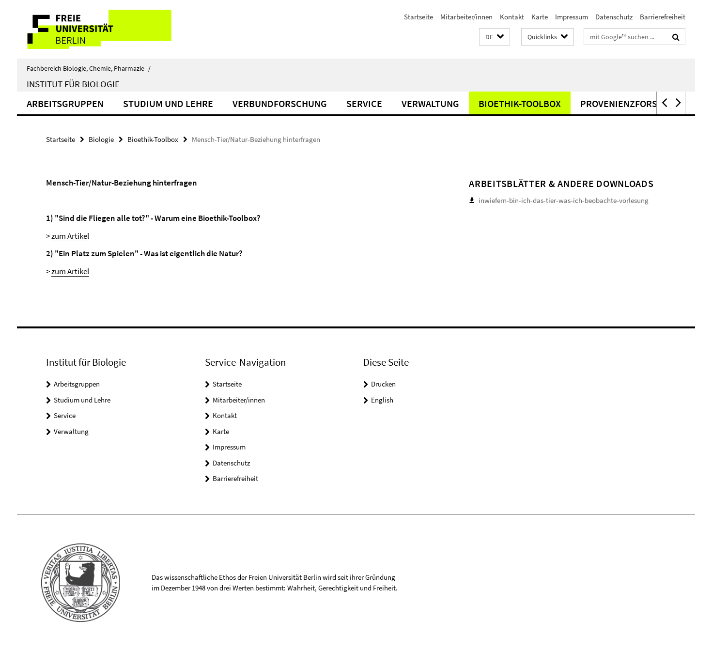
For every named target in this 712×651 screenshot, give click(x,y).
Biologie (101, 139)
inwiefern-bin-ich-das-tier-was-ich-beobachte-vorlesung (564, 200)
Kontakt (512, 16)
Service (364, 103)
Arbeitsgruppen (65, 103)
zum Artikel (70, 236)
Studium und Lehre (168, 103)
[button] (494, 37)
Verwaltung (430, 103)
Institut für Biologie (73, 84)
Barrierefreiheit (662, 16)
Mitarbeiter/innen (466, 16)
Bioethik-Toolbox (520, 103)
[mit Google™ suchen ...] (676, 37)
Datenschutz (614, 16)
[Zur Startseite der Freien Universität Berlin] (98, 29)
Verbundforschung (279, 103)
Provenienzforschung (634, 103)
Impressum (571, 16)
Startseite (418, 16)
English (382, 399)
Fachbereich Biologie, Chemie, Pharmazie (89, 68)
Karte (539, 16)
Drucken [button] (383, 383)
